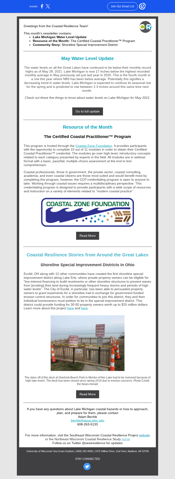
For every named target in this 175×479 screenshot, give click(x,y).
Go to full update (88, 111)
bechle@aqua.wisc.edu (87, 420)
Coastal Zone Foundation (93, 146)
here (70, 308)
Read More (88, 235)
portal (126, 439)
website (144, 435)
